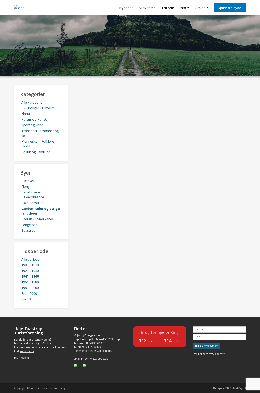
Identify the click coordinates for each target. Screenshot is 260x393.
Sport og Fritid (32, 125)
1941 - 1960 (30, 276)
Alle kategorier (32, 102)
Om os (200, 7)
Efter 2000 (29, 293)
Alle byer (28, 181)
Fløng (25, 186)
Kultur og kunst (34, 119)
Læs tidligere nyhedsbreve (209, 354)
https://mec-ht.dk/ (101, 351)
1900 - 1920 (30, 265)
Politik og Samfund (35, 152)
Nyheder (126, 7)
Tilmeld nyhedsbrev (206, 345)
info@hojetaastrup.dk (94, 358)
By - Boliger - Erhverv (37, 108)
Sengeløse (29, 225)
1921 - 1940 (30, 271)
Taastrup (28, 230)
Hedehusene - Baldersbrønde (32, 194)
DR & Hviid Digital (235, 388)
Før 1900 (28, 299)
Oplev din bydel (230, 7)
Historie (167, 7)
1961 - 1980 (30, 282)
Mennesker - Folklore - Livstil (38, 143)
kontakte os (27, 351)
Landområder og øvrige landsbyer (40, 211)
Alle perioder (31, 259)
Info (183, 7)
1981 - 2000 (30, 288)
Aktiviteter (147, 7)
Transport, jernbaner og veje (40, 133)
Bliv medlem (21, 357)
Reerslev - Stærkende (37, 219)
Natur (25, 113)
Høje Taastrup (32, 203)
